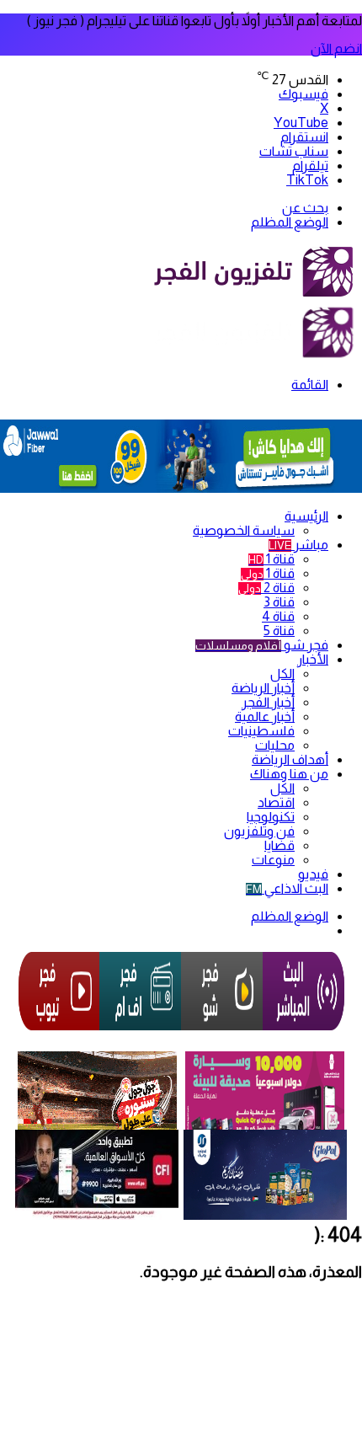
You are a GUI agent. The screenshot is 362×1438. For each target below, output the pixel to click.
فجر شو (261, 645)
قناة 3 (279, 602)
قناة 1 (271, 559)
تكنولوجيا (271, 817)
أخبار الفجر (268, 702)
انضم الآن (336, 48)
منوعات (273, 860)
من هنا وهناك (289, 774)
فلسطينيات (261, 731)
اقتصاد (276, 802)
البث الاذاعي (287, 888)
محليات (275, 745)
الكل (282, 673)
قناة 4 (278, 616)
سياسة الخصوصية (244, 530)
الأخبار (312, 659)
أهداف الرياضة (290, 759)
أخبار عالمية (265, 716)
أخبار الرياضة (263, 688)
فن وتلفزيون (259, 831)
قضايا (279, 845)
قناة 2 (266, 587)
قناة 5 (279, 630)
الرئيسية (306, 516)
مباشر (298, 544)
